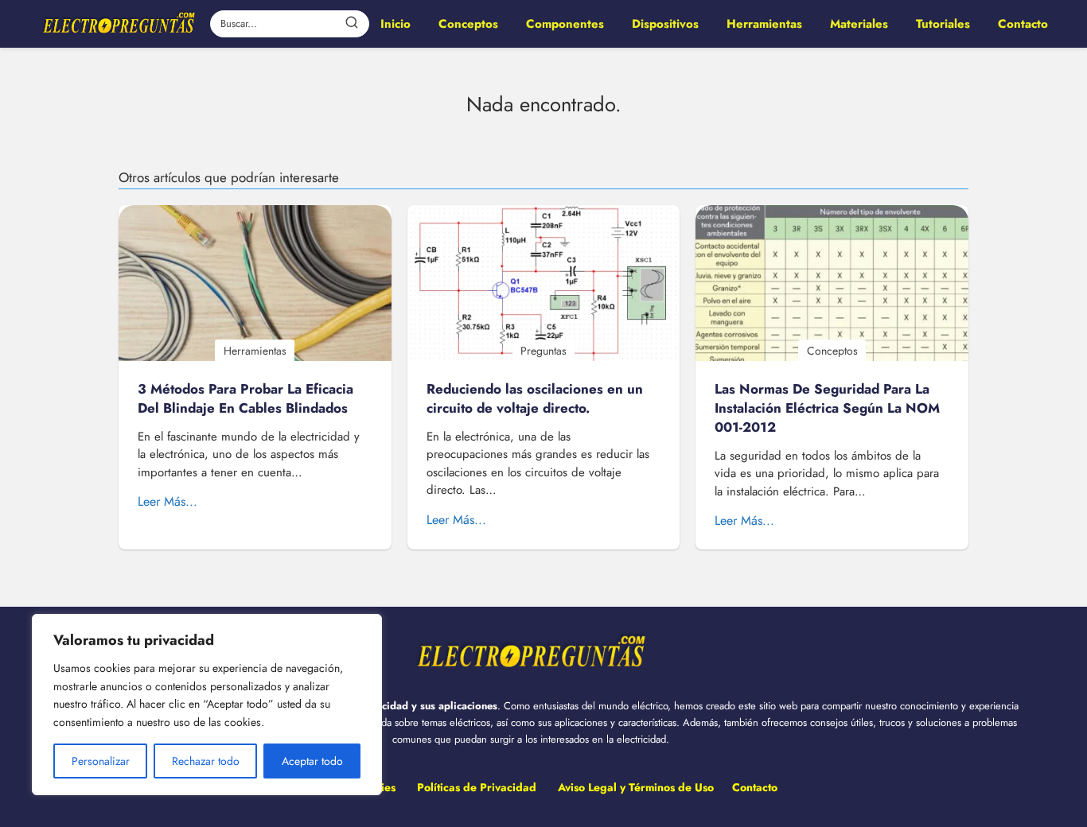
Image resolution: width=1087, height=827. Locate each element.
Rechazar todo (206, 761)
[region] (207, 704)
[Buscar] (351, 23)
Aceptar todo (312, 761)
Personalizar (101, 761)
